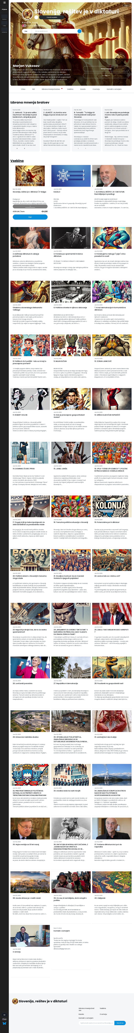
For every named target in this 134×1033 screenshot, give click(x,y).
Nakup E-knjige (106, 69)
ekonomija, (37, 26)
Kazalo (81, 1014)
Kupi (30, 217)
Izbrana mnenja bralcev (86, 1009)
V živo (23, 89)
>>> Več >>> (106, 76)
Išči (33, 89)
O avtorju (103, 1014)
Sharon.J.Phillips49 (47, 26)
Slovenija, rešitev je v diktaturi (76, 11)
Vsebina (17, 161)
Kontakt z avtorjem (86, 1018)
